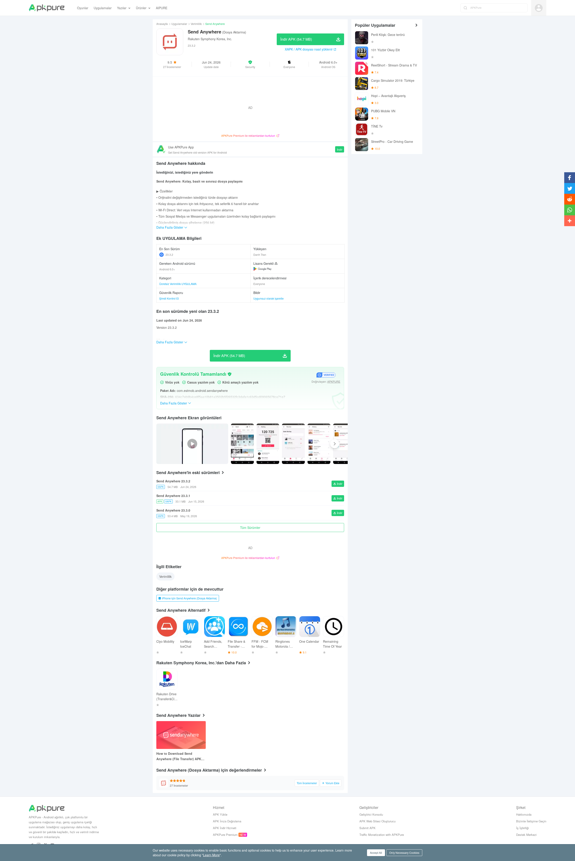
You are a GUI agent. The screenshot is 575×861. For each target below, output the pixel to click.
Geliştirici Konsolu (371, 814)
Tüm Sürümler (250, 527)
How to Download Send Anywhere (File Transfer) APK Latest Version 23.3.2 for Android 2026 (178, 756)
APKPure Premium (225, 834)
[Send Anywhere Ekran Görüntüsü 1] (268, 444)
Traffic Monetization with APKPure (381, 834)
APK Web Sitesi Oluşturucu (377, 821)
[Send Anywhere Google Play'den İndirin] (262, 269)
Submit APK (367, 828)
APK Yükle (220, 814)
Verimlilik (196, 24)
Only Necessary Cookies (404, 852)
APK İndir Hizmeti (224, 828)
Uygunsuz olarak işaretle (268, 298)
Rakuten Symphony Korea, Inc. (210, 39)
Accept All (376, 852)
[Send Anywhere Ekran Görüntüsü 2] (293, 444)
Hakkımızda (523, 814)
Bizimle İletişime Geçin (531, 821)
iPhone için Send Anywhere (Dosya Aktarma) (189, 598)
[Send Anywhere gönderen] (242, 444)
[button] (250, 64)
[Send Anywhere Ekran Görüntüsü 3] (318, 444)
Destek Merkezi (526, 834)
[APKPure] (46, 7)
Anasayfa (162, 24)
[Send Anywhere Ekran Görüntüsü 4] (344, 444)
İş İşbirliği (522, 828)
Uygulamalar (179, 24)
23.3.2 (169, 254)
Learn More (211, 855)
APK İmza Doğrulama (227, 821)
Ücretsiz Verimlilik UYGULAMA (178, 284)
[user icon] (539, 8)
